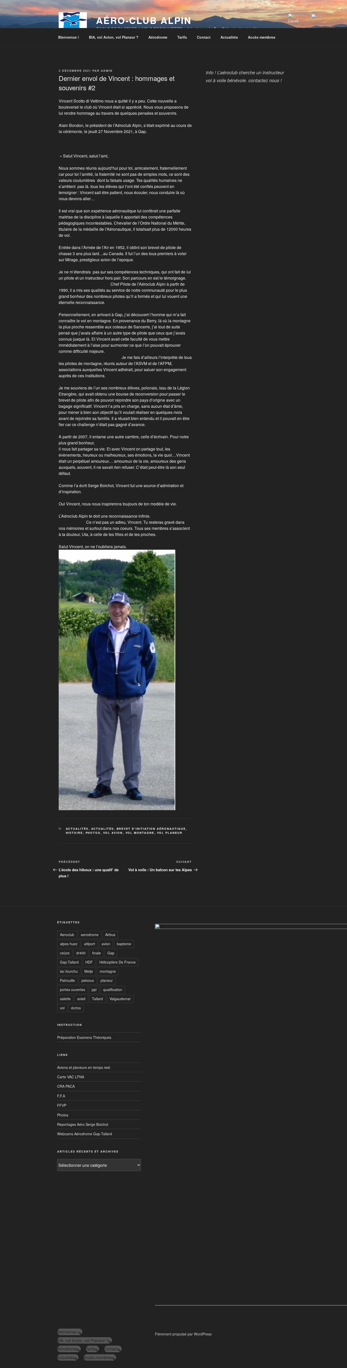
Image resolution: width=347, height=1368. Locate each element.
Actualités (229, 37)
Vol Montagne (139, 833)
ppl (94, 989)
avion (106, 943)
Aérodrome (157, 37)
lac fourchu (69, 971)
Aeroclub (67, 934)
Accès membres (261, 37)
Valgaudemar (120, 998)
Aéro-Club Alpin (144, 20)
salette (65, 998)
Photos (93, 833)
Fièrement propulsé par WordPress (183, 1333)
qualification (112, 989)
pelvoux (88, 980)
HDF (89, 962)
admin (107, 70)
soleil (81, 998)
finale (96, 952)
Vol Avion (113, 833)
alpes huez (68, 943)
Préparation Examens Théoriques (84, 1037)
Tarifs (182, 37)
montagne (108, 971)
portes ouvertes (72, 989)
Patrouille (67, 980)
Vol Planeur (170, 833)
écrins (76, 1007)
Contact (204, 37)
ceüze (65, 952)
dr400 (81, 952)
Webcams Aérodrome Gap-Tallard (84, 1133)
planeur (107, 980)
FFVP (61, 1105)
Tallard (97, 998)
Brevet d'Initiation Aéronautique (151, 829)
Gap (110, 952)
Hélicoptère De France (117, 962)
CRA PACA (66, 1086)
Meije (88, 971)
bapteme (124, 943)
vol (62, 1007)
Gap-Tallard (69, 962)
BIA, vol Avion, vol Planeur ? (113, 37)
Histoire (74, 833)
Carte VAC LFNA (70, 1076)
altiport (89, 943)
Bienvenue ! (68, 37)
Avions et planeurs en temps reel (83, 1067)
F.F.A (61, 1095)
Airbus (110, 934)
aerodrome (90, 934)
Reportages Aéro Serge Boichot (82, 1124)
